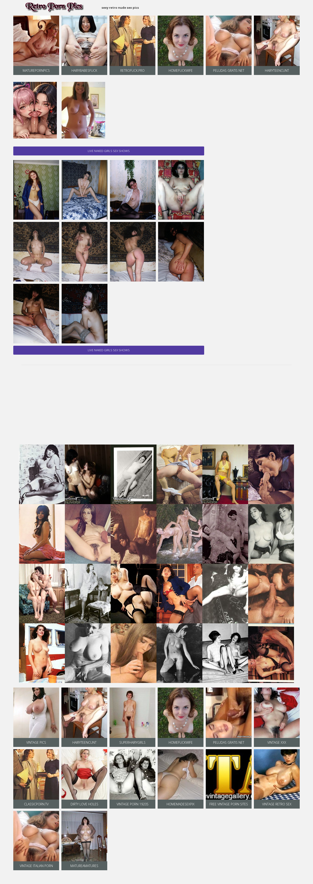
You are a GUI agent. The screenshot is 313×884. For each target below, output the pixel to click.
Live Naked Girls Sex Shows (109, 151)
